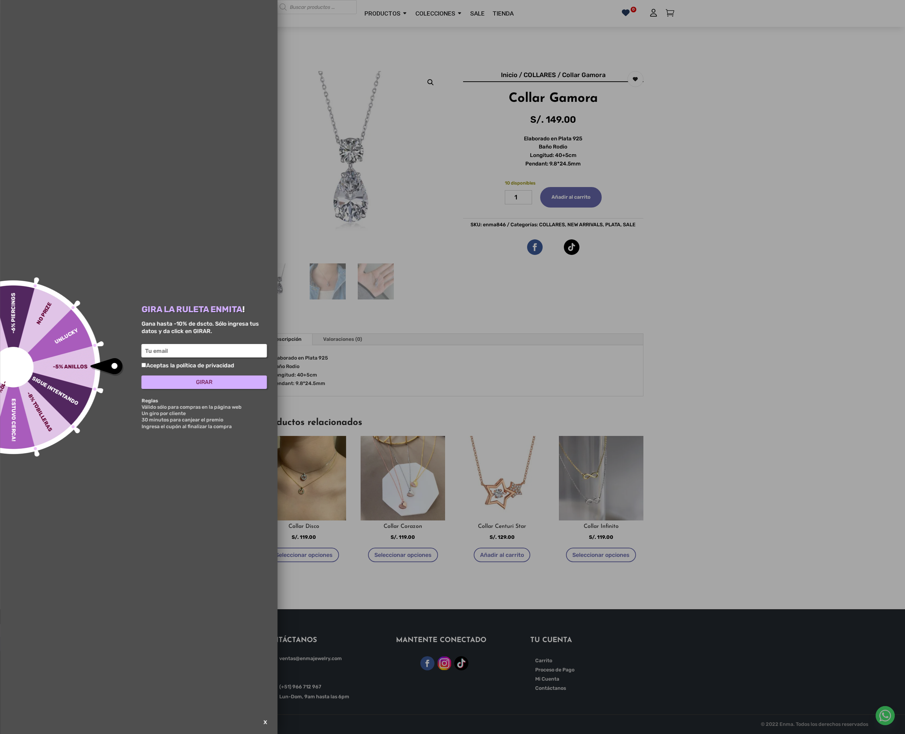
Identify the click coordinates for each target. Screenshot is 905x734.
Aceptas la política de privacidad (190, 365)
